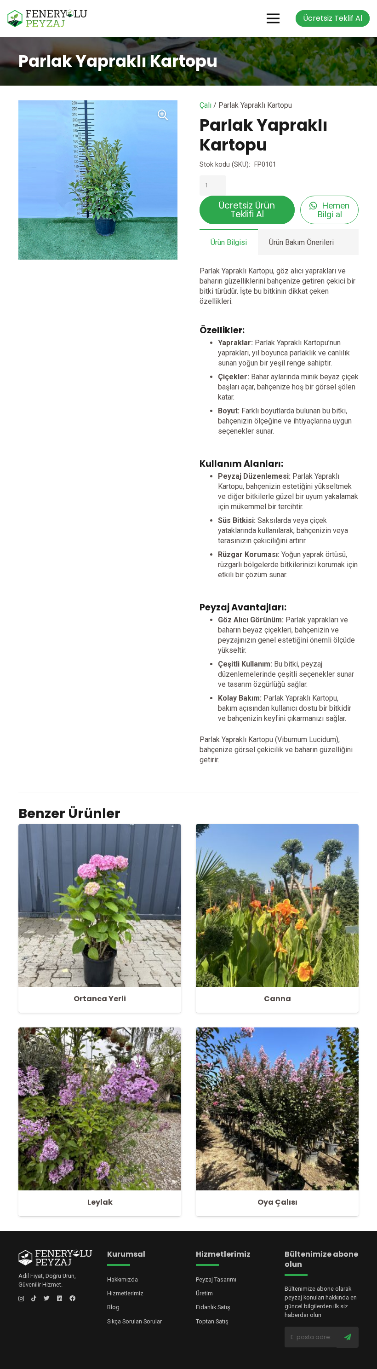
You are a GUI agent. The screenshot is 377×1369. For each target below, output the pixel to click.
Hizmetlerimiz (125, 1293)
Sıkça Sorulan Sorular (134, 1321)
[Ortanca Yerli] (99, 828)
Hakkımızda (122, 1279)
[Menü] (273, 18)
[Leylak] (99, 1032)
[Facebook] (72, 1298)
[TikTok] (33, 1298)
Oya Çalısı (277, 1202)
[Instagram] (21, 1299)
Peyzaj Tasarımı (216, 1279)
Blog (113, 1307)
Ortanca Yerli (100, 998)
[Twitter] (47, 1298)
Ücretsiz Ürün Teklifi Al (247, 209)
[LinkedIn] (59, 1298)
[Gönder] (348, 1337)
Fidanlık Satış (213, 1307)
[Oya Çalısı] (277, 1032)
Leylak (100, 1202)
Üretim (204, 1293)
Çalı (205, 105)
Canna (277, 998)
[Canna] (277, 828)
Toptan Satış (212, 1321)
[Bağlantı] (47, 18)
